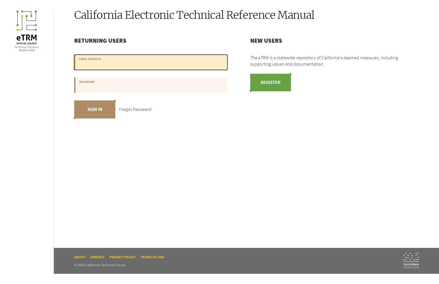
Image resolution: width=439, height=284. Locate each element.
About (79, 257)
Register (270, 82)
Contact (97, 257)
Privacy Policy (122, 257)
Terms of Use (152, 257)
